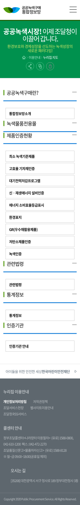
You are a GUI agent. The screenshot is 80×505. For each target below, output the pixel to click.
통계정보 (15, 294)
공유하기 (30, 66)
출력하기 (50, 66)
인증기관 (15, 325)
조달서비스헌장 (13, 407)
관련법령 (15, 263)
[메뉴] (73, 9)
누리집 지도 (50, 57)
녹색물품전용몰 (21, 123)
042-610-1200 (12, 444)
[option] (37, 371)
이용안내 (34, 57)
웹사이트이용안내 (41, 407)
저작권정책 (40, 401)
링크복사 (40, 66)
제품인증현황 (19, 135)
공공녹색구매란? (22, 92)
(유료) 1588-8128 (55, 450)
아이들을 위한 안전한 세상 (38, 371)
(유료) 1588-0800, (62, 437)
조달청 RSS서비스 (15, 413)
